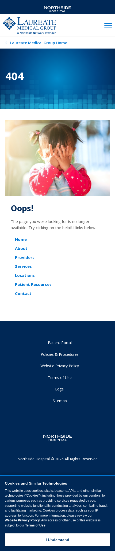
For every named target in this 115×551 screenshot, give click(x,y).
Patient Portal (60, 342)
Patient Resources (33, 284)
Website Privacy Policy (59, 365)
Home (21, 239)
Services (23, 266)
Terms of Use (60, 377)
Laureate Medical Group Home (38, 42)
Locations (25, 275)
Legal (59, 389)
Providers (24, 257)
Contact (23, 293)
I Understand (57, 540)
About (21, 248)
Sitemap (60, 400)
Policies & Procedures (60, 354)
